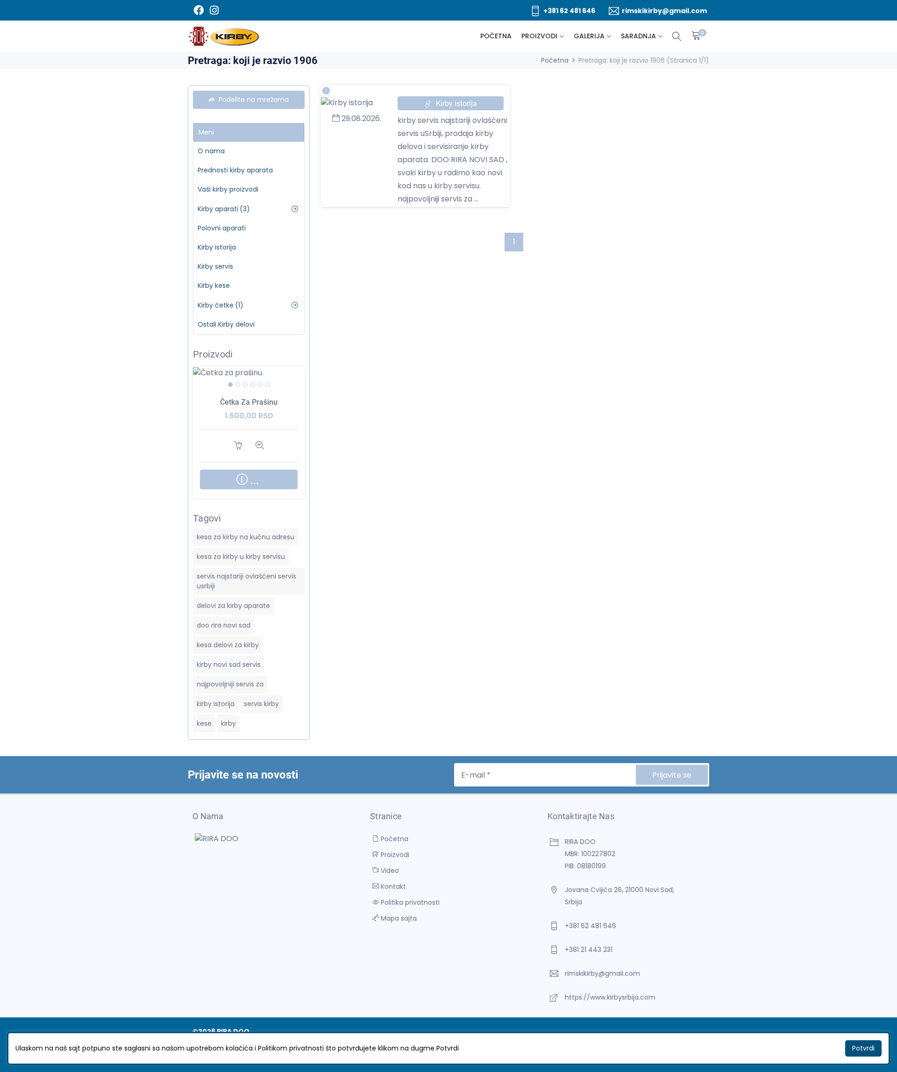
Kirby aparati (224, 209)
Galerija (589, 36)
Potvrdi (863, 1048)
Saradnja (638, 36)
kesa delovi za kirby (228, 645)
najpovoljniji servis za (230, 684)
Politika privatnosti (409, 902)
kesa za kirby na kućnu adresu (245, 537)
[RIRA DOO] (224, 36)
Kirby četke (220, 305)
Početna (496, 36)
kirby (228, 723)
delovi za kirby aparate (233, 605)
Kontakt (392, 886)
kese (204, 723)
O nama (211, 151)
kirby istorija (216, 703)
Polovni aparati (222, 228)
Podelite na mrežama (253, 99)
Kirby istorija (217, 247)
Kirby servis (215, 266)
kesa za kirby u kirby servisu (241, 556)
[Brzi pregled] (260, 386)
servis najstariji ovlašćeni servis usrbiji (246, 581)
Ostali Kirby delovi (226, 324)
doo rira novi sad (223, 625)
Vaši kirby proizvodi (228, 189)
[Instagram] (213, 10)
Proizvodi (539, 36)
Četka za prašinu (249, 402)
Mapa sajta (398, 918)
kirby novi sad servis (229, 664)
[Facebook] (198, 10)
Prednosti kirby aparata (235, 170)
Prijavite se (671, 775)
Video (389, 870)
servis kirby (261, 703)
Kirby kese (214, 285)
